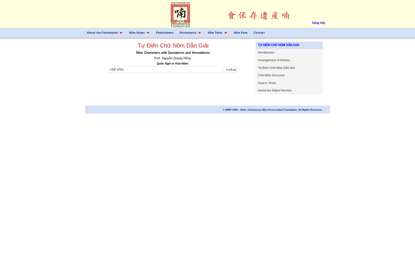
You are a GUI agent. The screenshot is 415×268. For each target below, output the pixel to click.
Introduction (266, 52)
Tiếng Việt (318, 23)
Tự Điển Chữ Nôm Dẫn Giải (276, 68)
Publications (164, 32)
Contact (259, 32)
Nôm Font (241, 32)
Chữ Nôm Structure (271, 75)
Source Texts (267, 83)
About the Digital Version (275, 90)
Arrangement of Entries (274, 60)
